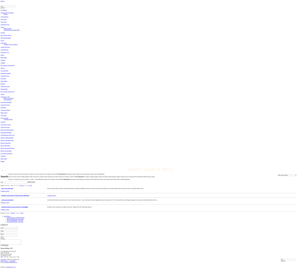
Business (3, 83)
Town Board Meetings (6, 102)
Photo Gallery (4, 112)
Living (2, 40)
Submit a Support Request (7, 137)
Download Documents (6, 132)
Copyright (3, 259)
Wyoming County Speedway (11, 44)
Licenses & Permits (5, 110)
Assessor (3, 32)
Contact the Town (5, 24)
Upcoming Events (8, 119)
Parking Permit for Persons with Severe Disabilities (14, 207)
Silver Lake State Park (7, 188)
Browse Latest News (6, 143)
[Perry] (2, 1)
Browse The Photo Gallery (7, 130)
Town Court (4, 19)
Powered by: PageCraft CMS (148, 264)
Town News (4, 115)
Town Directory (4, 16)
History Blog (4, 57)
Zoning (2, 27)
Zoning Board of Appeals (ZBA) (12, 30)
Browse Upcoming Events (7, 140)
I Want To (3, 122)
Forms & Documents (6, 38)
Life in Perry (4, 43)
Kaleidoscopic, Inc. (11, 267)
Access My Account (6, 124)
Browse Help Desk (5, 145)
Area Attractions (8, 99)
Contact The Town (5, 47)
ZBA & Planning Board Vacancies (15, 219)
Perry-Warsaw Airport (6, 35)
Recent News (7, 216)
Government (4, 10)
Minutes (6, 14)
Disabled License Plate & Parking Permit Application (15, 195)
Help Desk (3, 78)
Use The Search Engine (6, 153)
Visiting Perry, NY (5, 97)
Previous (21, 185)
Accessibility (12, 261)
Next (31, 185)
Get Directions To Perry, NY (8, 135)
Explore (2, 94)
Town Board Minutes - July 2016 (15, 220)
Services (3, 68)
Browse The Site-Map (6, 151)
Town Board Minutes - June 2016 (15, 221)
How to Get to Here (8, 98)
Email (2, 228)
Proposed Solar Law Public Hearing (15, 217)
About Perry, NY (5, 52)
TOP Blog (3, 156)
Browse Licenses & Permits (7, 148)
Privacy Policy (4, 261)
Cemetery (3, 60)
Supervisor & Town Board (7, 12)
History (2, 55)
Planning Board (7, 28)
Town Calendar (4, 118)
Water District (4, 81)
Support (2, 161)
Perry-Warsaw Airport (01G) (8, 65)
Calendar (3, 63)
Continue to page (5, 191)
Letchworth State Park (7, 200)
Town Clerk (3, 22)
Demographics (4, 89)
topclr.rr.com (10, 262)
